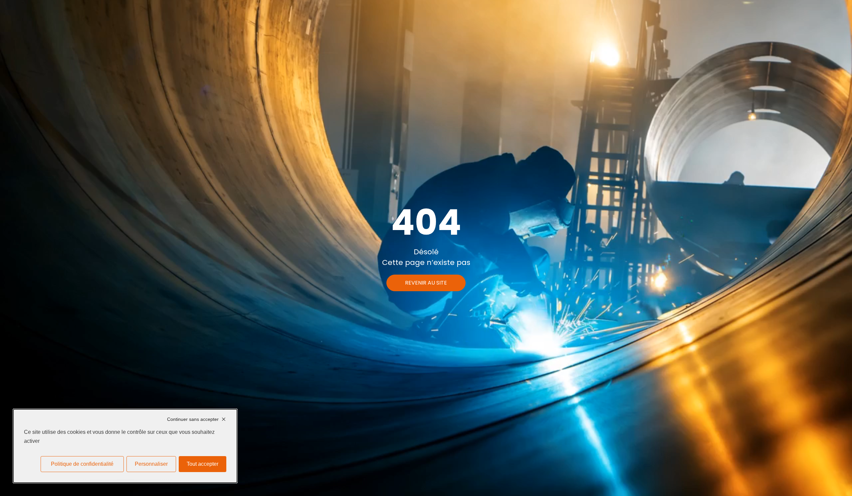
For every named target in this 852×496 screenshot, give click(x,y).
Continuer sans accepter (193, 419)
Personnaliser (151, 464)
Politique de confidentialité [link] (82, 464)
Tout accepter (202, 464)
